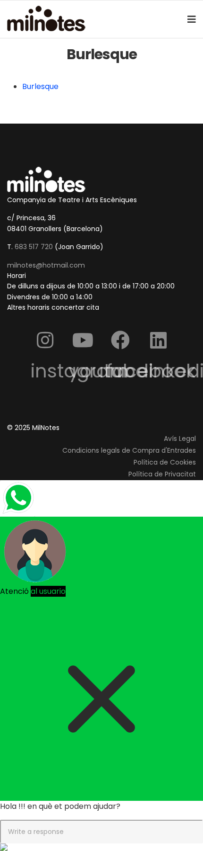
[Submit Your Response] (101, 847)
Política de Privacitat (162, 474)
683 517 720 (34, 246)
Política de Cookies (165, 462)
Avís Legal (180, 438)
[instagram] (45, 339)
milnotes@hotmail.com (46, 265)
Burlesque (40, 86)
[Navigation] (191, 19)
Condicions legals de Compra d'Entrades (129, 450)
